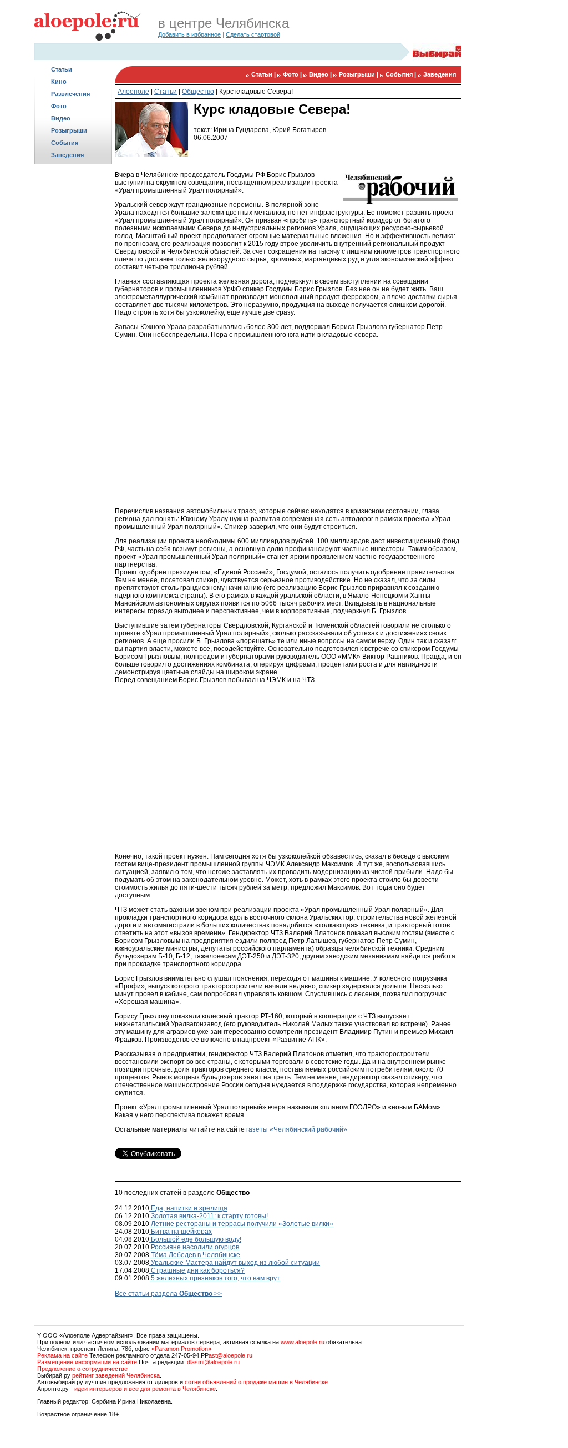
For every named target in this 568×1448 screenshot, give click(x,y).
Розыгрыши (69, 130)
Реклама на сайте (62, 1355)
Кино (59, 81)
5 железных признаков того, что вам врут (214, 1278)
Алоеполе (133, 91)
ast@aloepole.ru (230, 1355)
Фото (59, 106)
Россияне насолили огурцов (194, 1247)
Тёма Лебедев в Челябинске (194, 1255)
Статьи (61, 69)
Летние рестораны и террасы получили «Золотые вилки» (241, 1224)
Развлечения (70, 93)
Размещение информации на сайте (87, 1362)
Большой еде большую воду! (195, 1239)
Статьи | (264, 74)
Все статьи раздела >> (168, 1294)
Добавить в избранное (189, 34)
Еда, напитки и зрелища (188, 1208)
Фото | (293, 74)
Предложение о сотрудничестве (82, 1368)
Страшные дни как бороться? (197, 1270)
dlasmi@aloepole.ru (213, 1362)
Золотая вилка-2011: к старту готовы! (208, 1216)
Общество (198, 91)
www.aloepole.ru (302, 1342)
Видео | (321, 74)
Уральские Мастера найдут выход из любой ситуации (234, 1263)
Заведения (67, 155)
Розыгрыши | (359, 74)
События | (402, 74)
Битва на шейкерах (180, 1231)
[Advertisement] (73, 341)
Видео (60, 118)
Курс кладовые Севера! (256, 91)
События (64, 142)
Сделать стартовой (253, 34)
